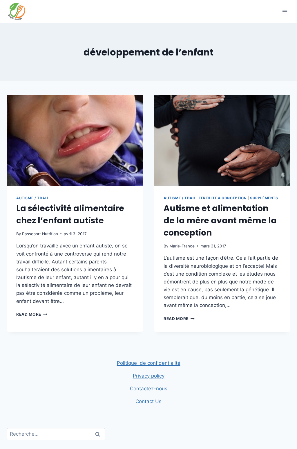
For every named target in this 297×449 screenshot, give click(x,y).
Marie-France (182, 246)
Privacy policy (148, 376)
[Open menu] (284, 11)
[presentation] (75, 140)
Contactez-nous (148, 388)
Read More (31, 314)
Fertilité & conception (223, 198)
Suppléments (264, 198)
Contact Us (148, 401)
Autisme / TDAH (32, 198)
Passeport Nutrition (40, 233)
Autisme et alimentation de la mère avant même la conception (220, 220)
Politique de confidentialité (148, 363)
